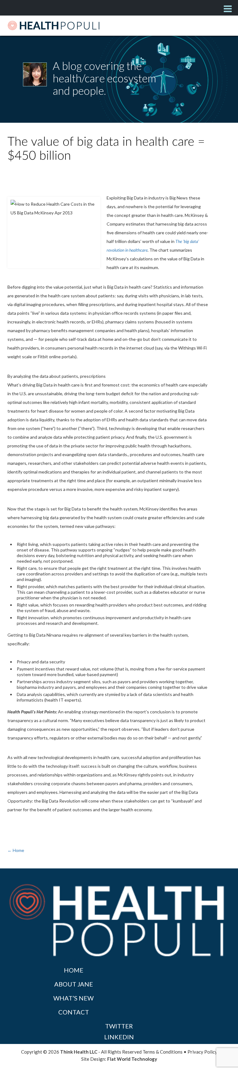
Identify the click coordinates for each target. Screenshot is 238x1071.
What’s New (73, 998)
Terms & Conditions (163, 1052)
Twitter (119, 1026)
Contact (73, 1012)
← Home (15, 850)
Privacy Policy (202, 1052)
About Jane (73, 984)
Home (73, 970)
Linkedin (119, 1037)
